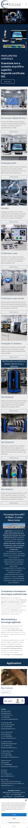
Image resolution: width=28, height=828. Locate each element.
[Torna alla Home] (11, 4)
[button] (26, 800)
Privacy (14, 826)
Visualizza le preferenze (14, 822)
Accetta (14, 814)
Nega (14, 818)
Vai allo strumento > (14, 131)
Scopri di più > (8, 81)
